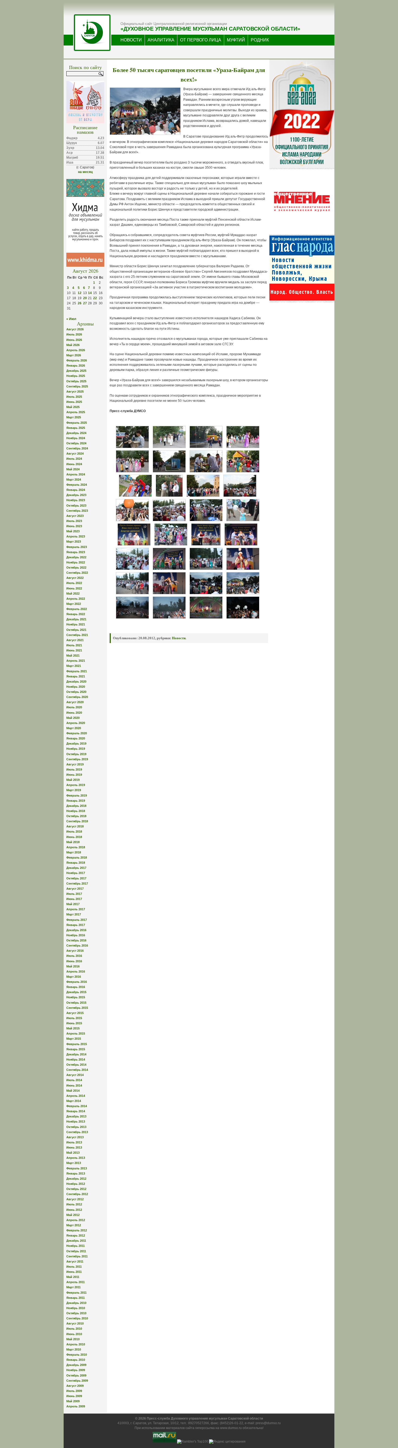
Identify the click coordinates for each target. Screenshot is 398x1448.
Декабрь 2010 (76, 1302)
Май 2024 (73, 469)
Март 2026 (73, 355)
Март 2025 (73, 417)
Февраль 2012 (76, 1230)
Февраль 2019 (76, 795)
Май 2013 (73, 1152)
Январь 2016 (75, 987)
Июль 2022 (74, 583)
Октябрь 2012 (76, 1189)
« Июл (71, 319)
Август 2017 (75, 888)
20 (85, 298)
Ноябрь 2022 (75, 562)
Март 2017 (73, 914)
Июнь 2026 (74, 339)
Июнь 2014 (74, 1085)
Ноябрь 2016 (75, 935)
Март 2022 (73, 603)
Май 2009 (73, 1401)
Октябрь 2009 (76, 1375)
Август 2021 (75, 640)
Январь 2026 (75, 365)
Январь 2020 (75, 738)
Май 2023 (73, 531)
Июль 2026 (74, 334)
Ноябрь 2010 (75, 1308)
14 (90, 293)
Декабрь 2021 (76, 619)
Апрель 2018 (75, 847)
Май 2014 (73, 1090)
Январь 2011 (75, 1297)
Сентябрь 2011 (77, 1256)
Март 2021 (73, 665)
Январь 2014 (75, 1111)
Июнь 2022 (74, 588)
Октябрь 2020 (76, 691)
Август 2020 (75, 702)
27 (85, 303)
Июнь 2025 (74, 401)
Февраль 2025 (76, 422)
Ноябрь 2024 (75, 438)
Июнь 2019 (74, 774)
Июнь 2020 (74, 712)
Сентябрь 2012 (77, 1194)
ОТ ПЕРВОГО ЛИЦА (200, 40)
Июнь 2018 (74, 837)
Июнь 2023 (74, 526)
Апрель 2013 (75, 1157)
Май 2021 (73, 655)
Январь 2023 (75, 552)
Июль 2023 (74, 521)
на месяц (85, 172)
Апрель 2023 (75, 536)
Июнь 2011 (74, 1271)
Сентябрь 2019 (77, 759)
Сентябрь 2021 (77, 635)
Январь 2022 (75, 614)
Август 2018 (75, 826)
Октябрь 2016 (76, 940)
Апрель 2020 (75, 723)
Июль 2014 (74, 1080)
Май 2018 (73, 842)
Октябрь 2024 (76, 443)
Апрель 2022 (75, 598)
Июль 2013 (74, 1142)
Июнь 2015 (74, 1023)
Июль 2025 (74, 396)
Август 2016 (75, 950)
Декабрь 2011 (76, 1240)
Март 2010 (73, 1349)
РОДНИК (260, 40)
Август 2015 (75, 1013)
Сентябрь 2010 (77, 1318)
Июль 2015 (74, 1018)
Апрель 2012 (75, 1220)
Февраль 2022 (76, 609)
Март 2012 (73, 1225)
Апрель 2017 (75, 909)
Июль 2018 (74, 831)
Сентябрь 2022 (77, 572)
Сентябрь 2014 (77, 1069)
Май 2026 (73, 345)
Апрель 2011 (75, 1282)
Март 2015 (73, 1038)
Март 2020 (73, 728)
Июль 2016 (74, 955)
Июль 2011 (74, 1266)
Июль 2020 (74, 707)
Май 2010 (73, 1339)
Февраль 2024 (76, 484)
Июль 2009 (74, 1390)
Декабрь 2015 (76, 992)
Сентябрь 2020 (77, 697)
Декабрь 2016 (76, 930)
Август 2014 (75, 1075)
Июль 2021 (74, 645)
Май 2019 (73, 779)
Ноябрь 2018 (75, 811)
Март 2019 (73, 790)
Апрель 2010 (75, 1344)
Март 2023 (73, 541)
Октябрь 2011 (76, 1251)
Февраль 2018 (76, 857)
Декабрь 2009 (76, 1365)
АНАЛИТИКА (161, 40)
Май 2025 (73, 407)
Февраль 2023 (76, 547)
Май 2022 (73, 593)
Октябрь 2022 (76, 567)
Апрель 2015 (75, 1033)
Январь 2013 (75, 1173)
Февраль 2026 (76, 360)
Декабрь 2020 (76, 681)
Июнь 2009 (74, 1396)
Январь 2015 (75, 1049)
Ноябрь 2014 (75, 1059)
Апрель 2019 (75, 785)
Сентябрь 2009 (77, 1380)
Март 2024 (73, 479)
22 (95, 298)
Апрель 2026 (75, 350)
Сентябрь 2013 (77, 1132)
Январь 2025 (75, 427)
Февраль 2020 (76, 733)
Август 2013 (75, 1137)
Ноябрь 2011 (75, 1245)
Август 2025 (75, 391)
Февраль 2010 (76, 1354)
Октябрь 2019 (76, 754)
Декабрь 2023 (76, 495)
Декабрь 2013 (76, 1116)
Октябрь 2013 (76, 1127)
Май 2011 (72, 1277)
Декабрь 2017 (76, 867)
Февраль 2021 (76, 671)
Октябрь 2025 (76, 381)
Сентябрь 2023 (77, 510)
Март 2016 (73, 976)
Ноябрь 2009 (75, 1370)
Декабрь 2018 (76, 805)
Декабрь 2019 (76, 743)
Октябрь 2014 (76, 1064)
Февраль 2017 (76, 919)
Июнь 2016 (74, 961)
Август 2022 (75, 577)
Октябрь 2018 (76, 816)
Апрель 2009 (75, 1406)
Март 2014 (73, 1101)
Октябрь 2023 (76, 505)
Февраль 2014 (76, 1106)
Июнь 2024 (74, 464)
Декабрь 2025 (76, 370)
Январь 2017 (75, 925)
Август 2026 (75, 329)
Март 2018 (73, 852)
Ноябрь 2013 (75, 1121)
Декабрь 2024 (76, 433)
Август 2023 (75, 515)
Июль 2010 (74, 1328)
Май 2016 (73, 966)
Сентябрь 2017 (77, 883)
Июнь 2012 (74, 1209)
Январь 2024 (75, 489)
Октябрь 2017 (76, 878)
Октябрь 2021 (76, 629)
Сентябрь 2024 (77, 448)
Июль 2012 (74, 1204)
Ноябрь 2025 (75, 375)
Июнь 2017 (74, 899)
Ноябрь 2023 (75, 500)
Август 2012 (75, 1199)
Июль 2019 (74, 769)
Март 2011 (73, 1287)
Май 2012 (73, 1215)
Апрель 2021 (75, 660)
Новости (178, 638)
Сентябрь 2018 (77, 821)
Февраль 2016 (76, 981)
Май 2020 (73, 717)
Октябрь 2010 (76, 1313)
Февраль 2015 (76, 1044)
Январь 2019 (75, 800)
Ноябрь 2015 (75, 997)
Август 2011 (74, 1261)
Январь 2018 (75, 862)
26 (79, 303)
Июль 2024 (74, 458)
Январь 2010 (75, 1359)
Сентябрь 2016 (77, 945)
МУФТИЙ (236, 40)
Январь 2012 (75, 1235)
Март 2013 (73, 1163)
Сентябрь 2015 (77, 1007)
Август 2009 (75, 1385)
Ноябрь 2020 (75, 686)
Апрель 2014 (75, 1095)
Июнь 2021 (74, 650)
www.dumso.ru (231, 1428)
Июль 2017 (74, 893)
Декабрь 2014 (76, 1054)
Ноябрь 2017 (75, 873)
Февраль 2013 (76, 1168)
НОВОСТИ (131, 40)
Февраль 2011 (76, 1292)
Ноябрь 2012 (75, 1183)
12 (79, 293)
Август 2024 (75, 453)
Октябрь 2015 (76, 1002)
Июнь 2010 (74, 1334)
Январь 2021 (75, 676)
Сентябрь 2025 (77, 386)
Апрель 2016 (75, 971)
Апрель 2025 (75, 412)
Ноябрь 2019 (75, 748)
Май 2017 (73, 904)
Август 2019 (75, 764)
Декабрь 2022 (76, 557)
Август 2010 (75, 1323)
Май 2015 (73, 1028)
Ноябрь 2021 (75, 624)
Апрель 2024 (75, 474)
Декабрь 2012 (76, 1178)
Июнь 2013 (74, 1147)
